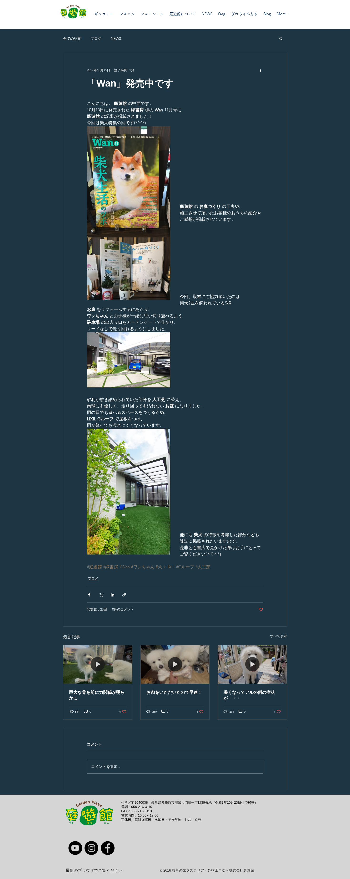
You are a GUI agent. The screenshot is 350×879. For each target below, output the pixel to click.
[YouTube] (75, 848)
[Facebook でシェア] (89, 594)
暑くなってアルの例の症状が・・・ (249, 695)
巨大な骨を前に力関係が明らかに (97, 695)
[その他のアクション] (260, 70)
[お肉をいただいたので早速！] (175, 664)
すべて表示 (278, 636)
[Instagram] (91, 848)
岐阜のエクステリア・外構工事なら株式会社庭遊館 (213, 870)
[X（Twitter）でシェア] (101, 594)
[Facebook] (108, 848)
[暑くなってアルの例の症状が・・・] (252, 664)
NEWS (116, 38)
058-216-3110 (141, 807)
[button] (281, 38)
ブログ (95, 38)
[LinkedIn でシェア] (112, 594)
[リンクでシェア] (124, 594)
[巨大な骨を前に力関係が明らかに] (97, 664)
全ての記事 (72, 38)
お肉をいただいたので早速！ (174, 692)
